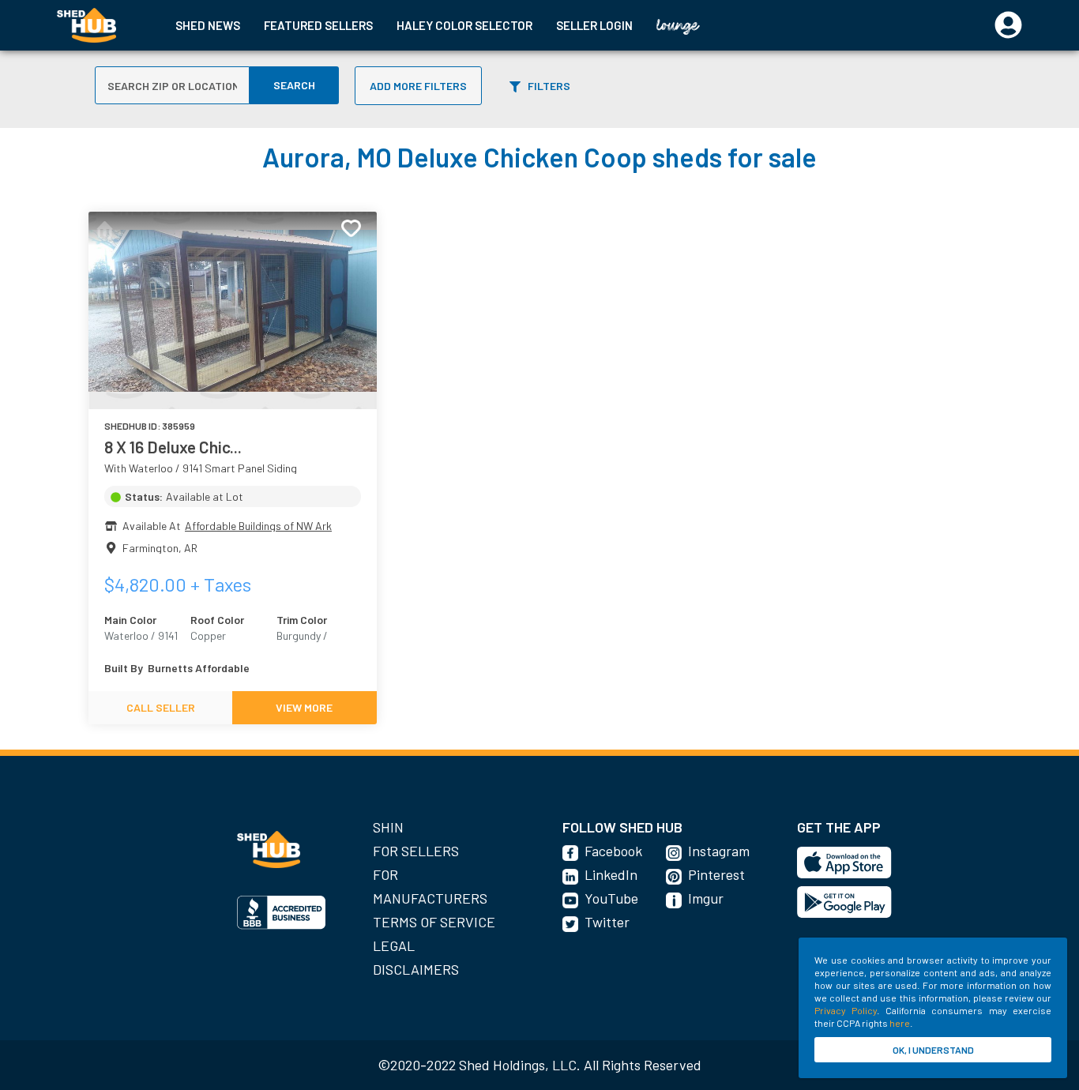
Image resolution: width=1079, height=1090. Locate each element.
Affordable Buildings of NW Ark (258, 525)
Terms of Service (434, 921)
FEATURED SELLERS (318, 25)
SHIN (388, 827)
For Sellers (416, 850)
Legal (394, 945)
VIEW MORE (304, 707)
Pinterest (716, 874)
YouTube (611, 898)
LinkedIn (611, 874)
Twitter (607, 921)
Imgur (706, 898)
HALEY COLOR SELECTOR (464, 25)
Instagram (719, 850)
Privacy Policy (845, 1010)
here (899, 1022)
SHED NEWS (207, 25)
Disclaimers (416, 969)
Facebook (613, 850)
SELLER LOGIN (594, 25)
